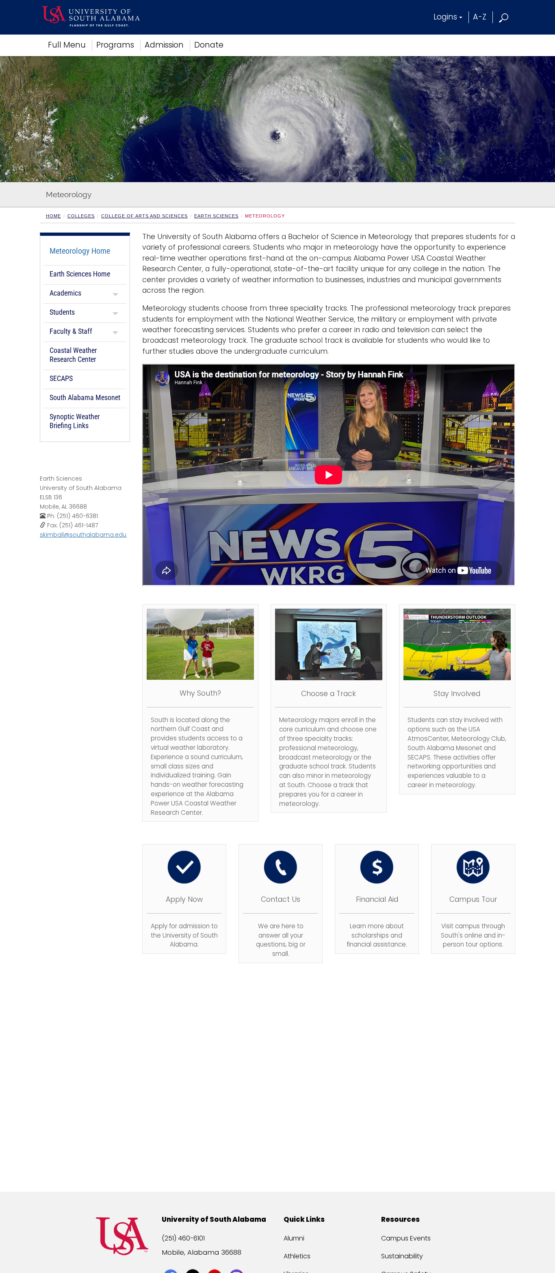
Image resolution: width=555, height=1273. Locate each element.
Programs (115, 44)
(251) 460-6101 (183, 1238)
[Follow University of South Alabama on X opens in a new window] (194, 1262)
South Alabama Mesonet (85, 397)
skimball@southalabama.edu (83, 535)
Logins (445, 16)
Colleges (81, 215)
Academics (65, 293)
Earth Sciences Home (80, 274)
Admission (164, 44)
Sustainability (402, 1256)
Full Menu (67, 44)
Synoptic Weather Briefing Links (75, 421)
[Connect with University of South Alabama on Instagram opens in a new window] (237, 1262)
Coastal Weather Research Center (73, 354)
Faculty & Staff (71, 331)
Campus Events (406, 1238)
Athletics (297, 1256)
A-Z (479, 16)
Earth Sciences (216, 215)
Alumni (294, 1238)
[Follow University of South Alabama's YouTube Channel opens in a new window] (215, 1262)
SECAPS (61, 378)
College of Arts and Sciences (144, 215)
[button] (504, 17)
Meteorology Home (80, 251)
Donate (208, 44)
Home (53, 215)
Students (62, 312)
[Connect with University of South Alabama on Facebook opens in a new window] (172, 1262)
